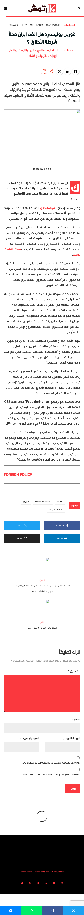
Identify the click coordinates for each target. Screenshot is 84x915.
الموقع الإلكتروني (29, 738)
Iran (59, 501)
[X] (62, 883)
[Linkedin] (46, 883)
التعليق (74, 671)
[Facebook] (69, 883)
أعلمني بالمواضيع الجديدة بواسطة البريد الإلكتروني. (50, 774)
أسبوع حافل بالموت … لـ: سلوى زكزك (42, 625)
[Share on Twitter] (59, 71)
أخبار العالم (69, 25)
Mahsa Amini (42, 501)
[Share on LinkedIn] (67, 71)
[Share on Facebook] (75, 71)
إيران (25, 501)
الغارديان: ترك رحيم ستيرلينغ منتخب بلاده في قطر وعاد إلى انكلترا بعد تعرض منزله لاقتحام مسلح (42, 585)
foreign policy (18, 474)
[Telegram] (38, 883)
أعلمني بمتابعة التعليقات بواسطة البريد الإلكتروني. (51, 762)
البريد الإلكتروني (70, 738)
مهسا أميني (55, 509)
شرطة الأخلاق (47, 207)
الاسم (76, 719)
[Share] (31, 910)
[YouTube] (54, 883)
